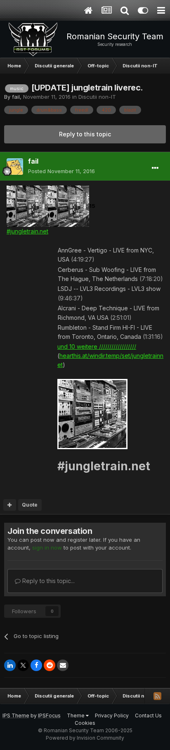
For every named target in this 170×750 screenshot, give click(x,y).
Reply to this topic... (48, 580)
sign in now (47, 547)
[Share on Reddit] (49, 665)
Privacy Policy (112, 715)
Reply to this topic (85, 134)
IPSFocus (49, 715)
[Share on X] (23, 665)
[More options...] (155, 168)
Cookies (85, 723)
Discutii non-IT (97, 96)
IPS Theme (15, 715)
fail (16, 96)
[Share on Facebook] (36, 665)
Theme (76, 715)
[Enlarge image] (27, 205)
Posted (61, 171)
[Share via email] (62, 665)
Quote (30, 505)
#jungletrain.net (27, 231)
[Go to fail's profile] (15, 166)
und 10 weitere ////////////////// (96, 346)
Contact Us (148, 715)
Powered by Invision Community (85, 738)
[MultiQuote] (9, 505)
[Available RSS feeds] (157, 696)
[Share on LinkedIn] (10, 665)
